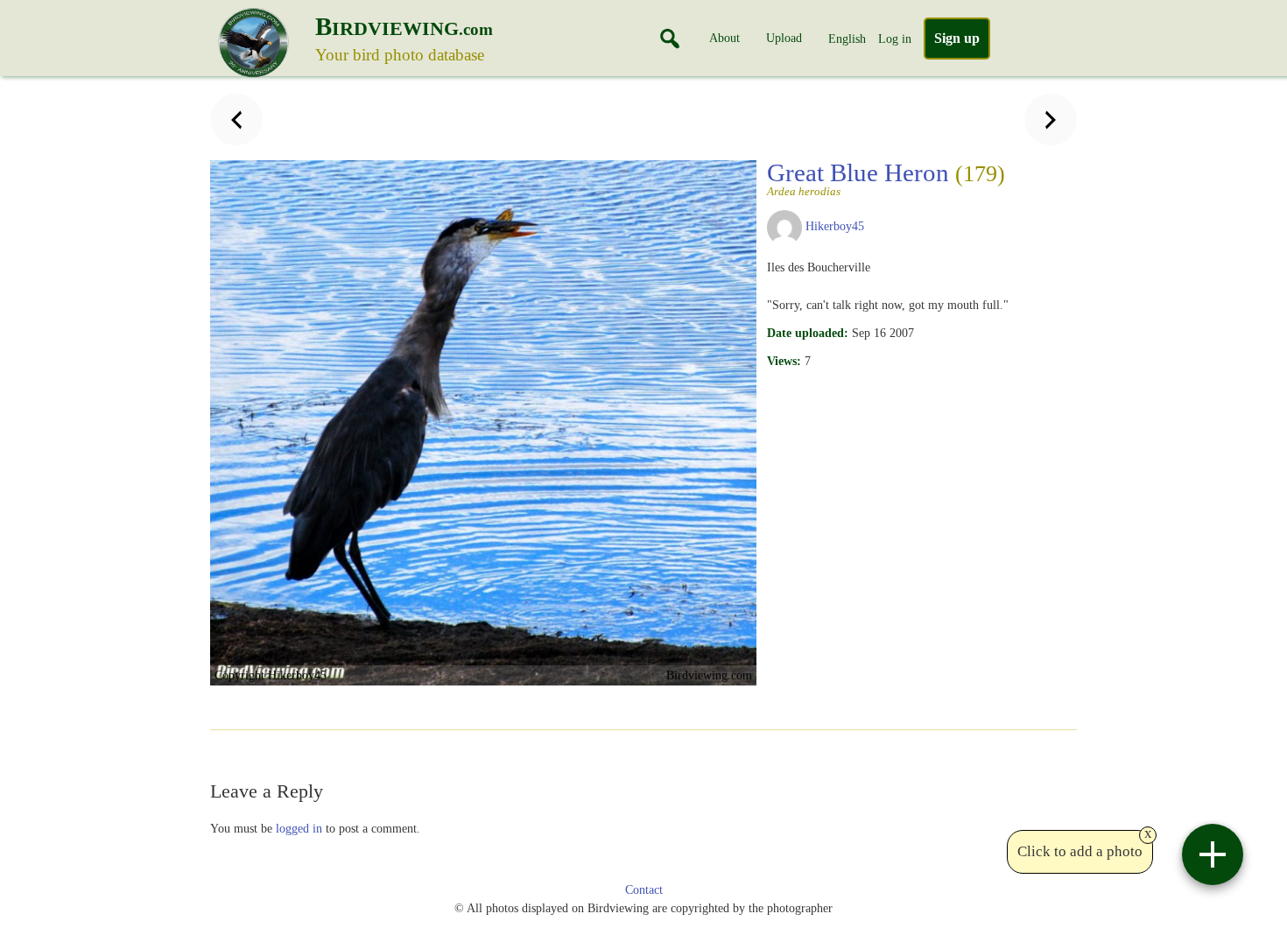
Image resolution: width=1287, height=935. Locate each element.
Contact (644, 889)
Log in (894, 39)
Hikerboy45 (834, 226)
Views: (784, 361)
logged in (299, 828)
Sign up (957, 38)
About (724, 38)
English (847, 39)
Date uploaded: (807, 333)
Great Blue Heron (886, 177)
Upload (784, 38)
